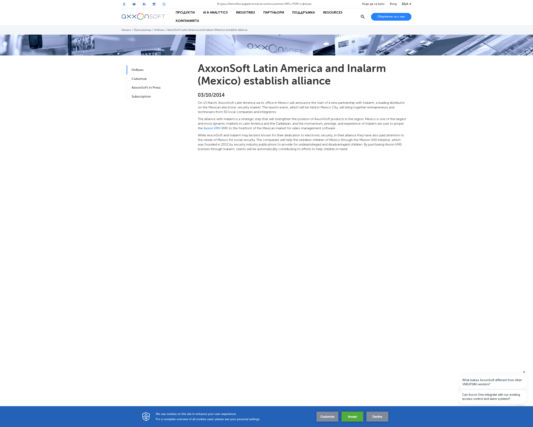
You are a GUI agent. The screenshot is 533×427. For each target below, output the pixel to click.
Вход (393, 4)
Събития (139, 79)
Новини (159, 29)
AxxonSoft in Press (146, 87)
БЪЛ (405, 4)
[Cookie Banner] (266, 416)
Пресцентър (142, 29)
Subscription (141, 96)
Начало (126, 29)
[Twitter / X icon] (164, 4)
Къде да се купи (373, 4)
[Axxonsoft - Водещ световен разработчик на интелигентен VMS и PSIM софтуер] (147, 16)
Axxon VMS (212, 128)
